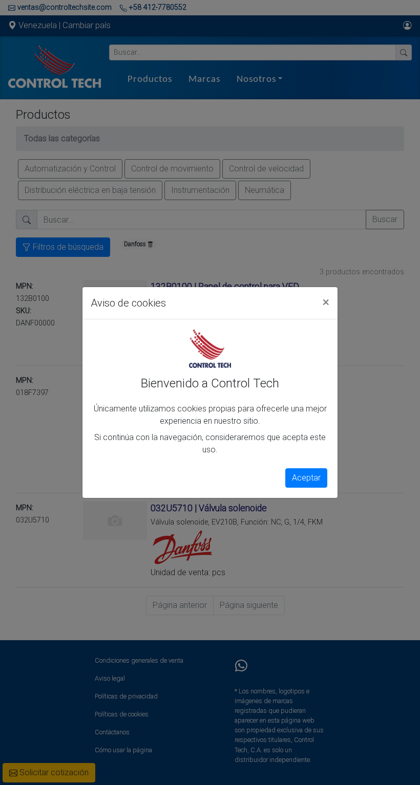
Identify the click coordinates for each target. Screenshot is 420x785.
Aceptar (306, 478)
